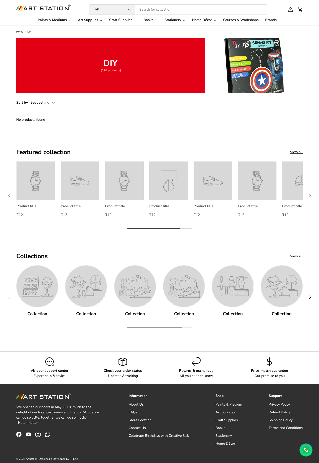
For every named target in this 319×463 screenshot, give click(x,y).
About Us (136, 404)
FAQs (133, 412)
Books (148, 20)
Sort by (22, 102)
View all (296, 152)
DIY (29, 31)
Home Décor (202, 20)
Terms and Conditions (286, 428)
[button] (300, 9)
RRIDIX (74, 459)
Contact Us (137, 428)
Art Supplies (88, 20)
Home (19, 31)
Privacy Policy (279, 404)
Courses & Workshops (241, 20)
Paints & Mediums (52, 20)
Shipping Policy (281, 420)
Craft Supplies (120, 20)
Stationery (172, 20)
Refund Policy (279, 412)
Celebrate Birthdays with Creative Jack (159, 435)
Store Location (140, 420)
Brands (271, 20)
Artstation (32, 459)
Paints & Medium (228, 404)
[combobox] (178, 10)
